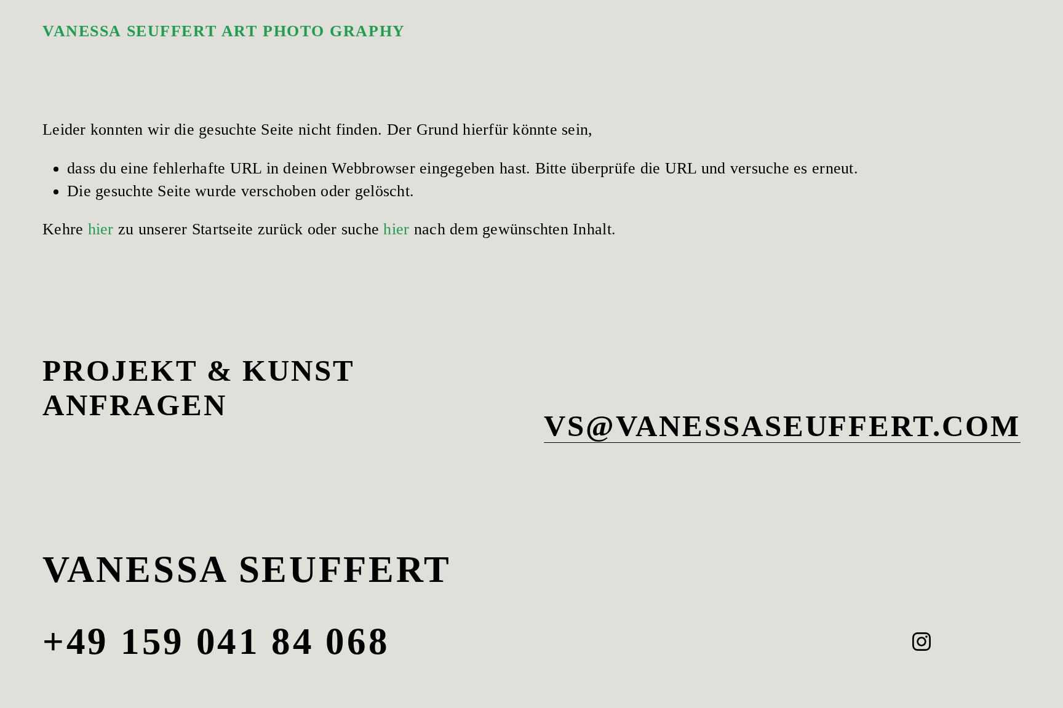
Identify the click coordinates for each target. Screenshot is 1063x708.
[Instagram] (921, 641)
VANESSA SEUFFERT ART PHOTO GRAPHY (223, 31)
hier (101, 229)
